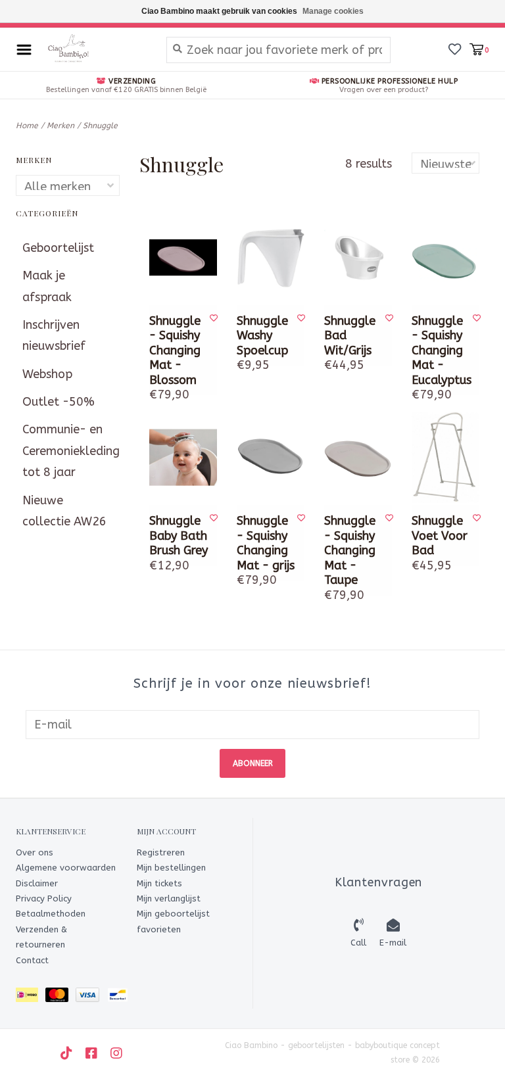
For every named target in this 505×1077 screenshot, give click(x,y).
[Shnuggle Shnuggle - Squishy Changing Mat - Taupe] (358, 457)
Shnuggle (100, 125)
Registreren (161, 852)
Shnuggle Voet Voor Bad (440, 536)
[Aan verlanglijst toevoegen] (214, 318)
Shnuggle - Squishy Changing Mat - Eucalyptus (441, 350)
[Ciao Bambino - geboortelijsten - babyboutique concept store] (96, 49)
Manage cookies (333, 11)
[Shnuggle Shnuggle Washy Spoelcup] (270, 257)
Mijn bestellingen (171, 868)
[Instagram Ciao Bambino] (116, 1053)
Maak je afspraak (47, 286)
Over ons (34, 852)
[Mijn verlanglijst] (455, 48)
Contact (32, 960)
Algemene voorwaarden (66, 868)
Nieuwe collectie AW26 (64, 511)
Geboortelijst (58, 248)
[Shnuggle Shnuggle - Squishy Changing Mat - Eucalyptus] (445, 257)
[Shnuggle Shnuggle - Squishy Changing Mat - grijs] (270, 457)
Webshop (47, 374)
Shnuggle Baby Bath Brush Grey (178, 536)
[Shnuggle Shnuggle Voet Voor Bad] (445, 457)
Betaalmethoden (50, 914)
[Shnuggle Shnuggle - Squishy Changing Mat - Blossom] (183, 257)
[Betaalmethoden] (30, 997)
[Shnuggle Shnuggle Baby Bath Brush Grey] (183, 457)
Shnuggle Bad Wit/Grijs (349, 336)
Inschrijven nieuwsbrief (53, 335)
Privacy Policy (44, 898)
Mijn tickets (159, 883)
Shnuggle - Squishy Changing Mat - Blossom (175, 350)
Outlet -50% (58, 402)
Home (27, 125)
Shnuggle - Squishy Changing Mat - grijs (266, 543)
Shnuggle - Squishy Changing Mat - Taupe (349, 550)
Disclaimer (37, 883)
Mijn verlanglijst (169, 898)
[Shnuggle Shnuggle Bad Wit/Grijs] (358, 257)
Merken (60, 125)
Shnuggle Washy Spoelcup (262, 336)
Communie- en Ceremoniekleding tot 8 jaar (67, 450)
